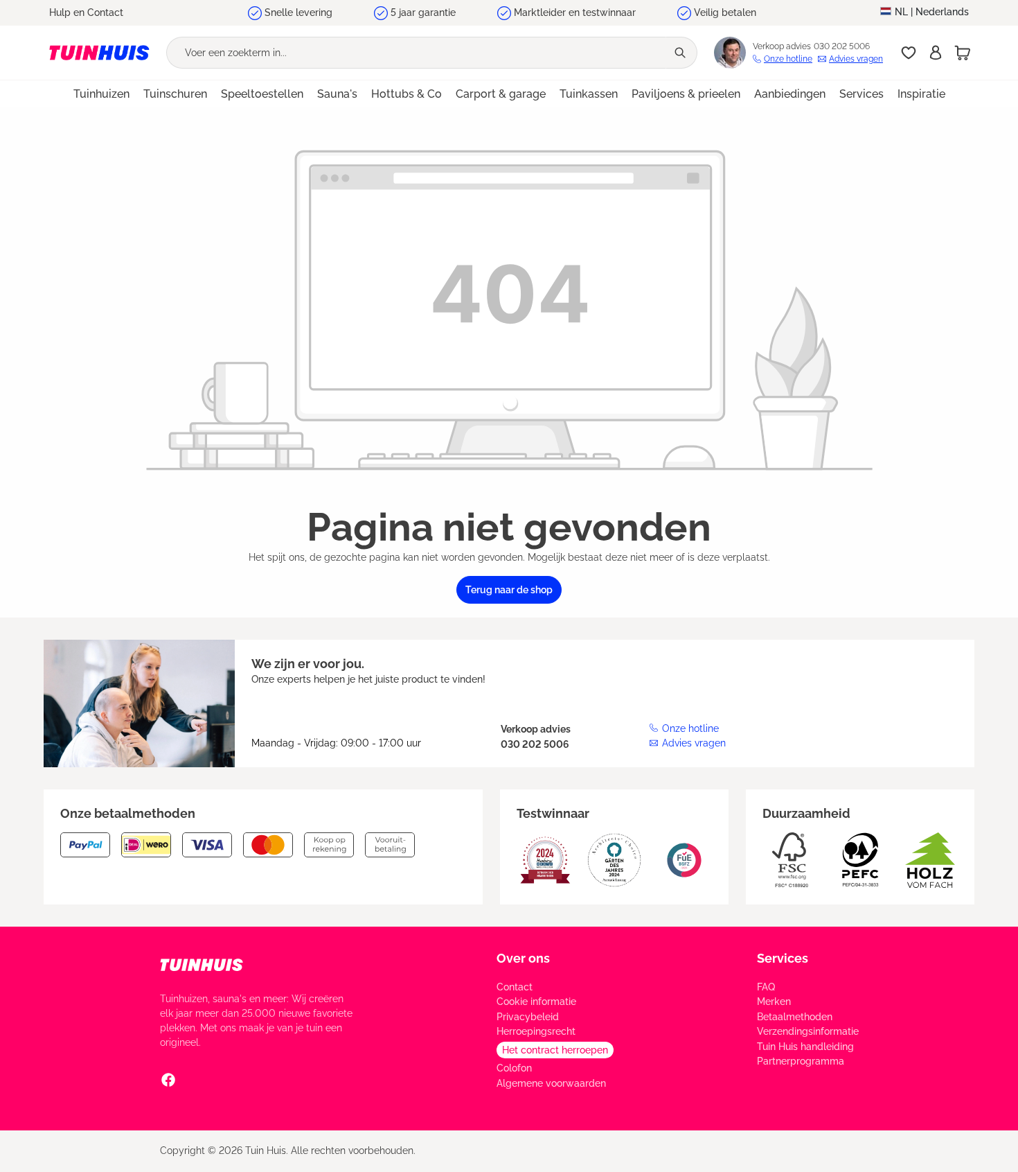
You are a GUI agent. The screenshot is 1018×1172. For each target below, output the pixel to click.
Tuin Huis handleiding (805, 1046)
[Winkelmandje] (963, 53)
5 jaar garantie (423, 12)
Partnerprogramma (800, 1061)
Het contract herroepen (555, 1050)
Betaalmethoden (794, 1016)
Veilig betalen (725, 12)
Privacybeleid (528, 1016)
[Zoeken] (681, 53)
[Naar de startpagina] (99, 52)
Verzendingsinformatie (808, 1031)
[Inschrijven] (936, 53)
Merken (774, 1001)
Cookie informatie (536, 1001)
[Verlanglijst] (909, 53)
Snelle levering (298, 12)
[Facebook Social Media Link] (168, 1079)
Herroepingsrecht (536, 1031)
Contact (515, 986)
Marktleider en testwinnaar (575, 12)
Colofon (514, 1068)
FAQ (766, 986)
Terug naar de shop (509, 589)
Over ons (523, 958)
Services (782, 958)
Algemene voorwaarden (551, 1083)
